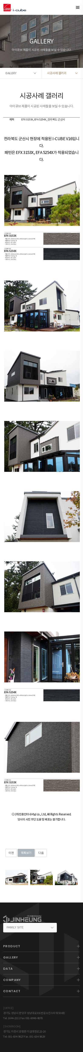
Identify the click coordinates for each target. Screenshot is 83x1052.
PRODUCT (11, 946)
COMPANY (12, 980)
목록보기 (26, 853)
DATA (8, 969)
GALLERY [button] (11, 73)
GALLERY (10, 957)
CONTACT (12, 991)
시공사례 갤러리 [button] (56, 73)
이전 (11, 853)
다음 (41, 853)
